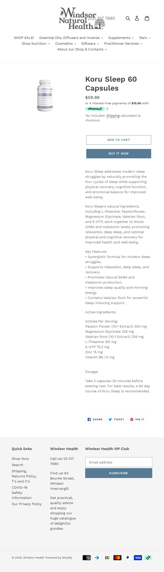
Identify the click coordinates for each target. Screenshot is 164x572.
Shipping (113, 116)
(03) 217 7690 (101, 18)
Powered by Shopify (58, 557)
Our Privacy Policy (27, 504)
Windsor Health (33, 557)
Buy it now (119, 153)
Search (17, 465)
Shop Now (20, 459)
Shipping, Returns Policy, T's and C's (24, 476)
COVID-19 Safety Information (22, 492)
